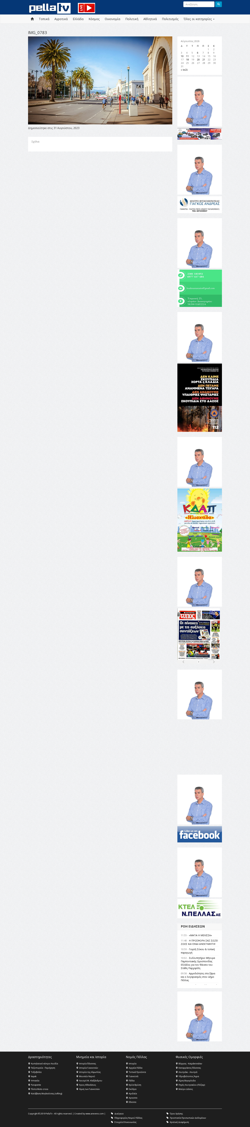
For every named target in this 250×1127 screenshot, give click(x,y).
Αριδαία (133, 1093)
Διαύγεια (118, 1113)
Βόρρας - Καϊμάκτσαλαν (190, 1063)
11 (187, 56)
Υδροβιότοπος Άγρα (189, 1076)
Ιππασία (35, 1080)
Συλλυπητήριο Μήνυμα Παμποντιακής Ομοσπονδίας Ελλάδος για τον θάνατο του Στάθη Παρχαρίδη (198, 963)
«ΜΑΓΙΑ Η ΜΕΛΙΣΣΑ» (200, 935)
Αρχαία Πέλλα (135, 1067)
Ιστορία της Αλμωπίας (90, 1072)
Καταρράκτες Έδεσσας (190, 1067)
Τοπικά (44, 19)
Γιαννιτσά (133, 1076)
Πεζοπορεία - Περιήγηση (43, 1067)
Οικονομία (112, 19)
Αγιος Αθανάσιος (87, 1084)
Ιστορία (132, 1063)
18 (187, 59)
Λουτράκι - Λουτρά (188, 1072)
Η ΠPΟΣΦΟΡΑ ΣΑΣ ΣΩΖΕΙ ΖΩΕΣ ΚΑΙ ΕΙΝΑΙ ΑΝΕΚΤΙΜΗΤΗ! (199, 942)
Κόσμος (94, 19)
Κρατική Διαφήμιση (179, 1122)
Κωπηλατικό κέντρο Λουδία (44, 1063)
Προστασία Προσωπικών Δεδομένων (188, 1117)
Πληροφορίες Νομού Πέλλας (128, 1117)
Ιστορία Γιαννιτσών (88, 1067)
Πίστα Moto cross (39, 1089)
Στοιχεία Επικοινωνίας (125, 1122)
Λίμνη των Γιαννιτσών (89, 1089)
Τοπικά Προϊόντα (137, 1072)
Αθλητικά (150, 19)
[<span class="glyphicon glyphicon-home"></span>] (32, 19)
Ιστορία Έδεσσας (87, 1063)
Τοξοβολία (36, 1072)
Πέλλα (132, 1080)
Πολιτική (131, 19)
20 (198, 59)
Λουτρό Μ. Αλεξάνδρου (90, 1080)
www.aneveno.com (95, 1113)
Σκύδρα (132, 1089)
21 (203, 59)
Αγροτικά (61, 19)
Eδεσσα (132, 1102)
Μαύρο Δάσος (186, 1089)
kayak (33, 1076)
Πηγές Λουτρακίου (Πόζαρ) (192, 1084)
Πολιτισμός (170, 19)
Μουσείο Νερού (87, 1076)
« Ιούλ (184, 69)
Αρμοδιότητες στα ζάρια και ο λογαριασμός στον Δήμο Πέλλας (198, 977)
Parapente (36, 1084)
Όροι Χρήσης (176, 1113)
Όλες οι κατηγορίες (198, 19)
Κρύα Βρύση (135, 1084)
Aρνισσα (133, 1097)
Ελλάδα (78, 19)
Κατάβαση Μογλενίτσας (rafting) (46, 1093)
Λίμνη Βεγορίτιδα (187, 1080)
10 (182, 56)
